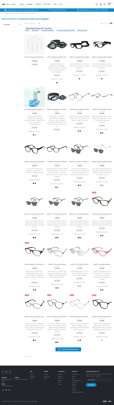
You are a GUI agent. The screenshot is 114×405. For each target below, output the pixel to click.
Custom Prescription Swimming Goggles (34, 57)
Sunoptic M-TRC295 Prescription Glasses (79, 161)
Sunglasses (33, 376)
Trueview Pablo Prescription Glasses (102, 316)
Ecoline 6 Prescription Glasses (101, 264)
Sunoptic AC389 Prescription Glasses (34, 161)
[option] (21, 10)
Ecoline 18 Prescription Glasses (79, 264)
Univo (59, 382)
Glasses (32, 374)
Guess (59, 384)
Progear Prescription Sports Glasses (102, 57)
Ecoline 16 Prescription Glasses (57, 264)
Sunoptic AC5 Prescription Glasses (57, 161)
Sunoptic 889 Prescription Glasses (79, 109)
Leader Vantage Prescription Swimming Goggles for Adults (57, 57)
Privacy (74, 388)
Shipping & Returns (77, 380)
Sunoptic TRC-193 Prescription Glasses (79, 214)
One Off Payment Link (77, 392)
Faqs (73, 378)
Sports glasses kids (82, 30)
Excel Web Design (33, 401)
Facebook (3, 390)
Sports (31, 378)
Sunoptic (60, 374)
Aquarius (60, 380)
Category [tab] (6, 24)
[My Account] (100, 4)
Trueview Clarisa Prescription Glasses (34, 316)
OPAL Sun (60, 378)
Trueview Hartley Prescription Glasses (57, 316)
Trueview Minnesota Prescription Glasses (79, 316)
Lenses (74, 376)
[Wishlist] (104, 4)
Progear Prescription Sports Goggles (79, 57)
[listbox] (57, 82)
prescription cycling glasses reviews (65, 30)
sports (27, 30)
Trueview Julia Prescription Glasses (102, 214)
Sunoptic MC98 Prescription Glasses (102, 161)
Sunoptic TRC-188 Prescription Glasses (34, 214)
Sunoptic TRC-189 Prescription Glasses (57, 214)
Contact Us (74, 382)
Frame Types (75, 374)
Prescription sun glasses (47, 30)
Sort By (26, 23)
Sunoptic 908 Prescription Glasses (102, 109)
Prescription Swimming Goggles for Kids (34, 109)
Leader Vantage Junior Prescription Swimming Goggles (57, 109)
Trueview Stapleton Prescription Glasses (34, 264)
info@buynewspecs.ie (7, 385)
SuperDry (60, 376)
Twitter (6, 390)
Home (2, 14)
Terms (73, 386)
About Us (74, 384)
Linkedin (9, 390)
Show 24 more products (70, 349)
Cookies (74, 390)
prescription (35, 30)
